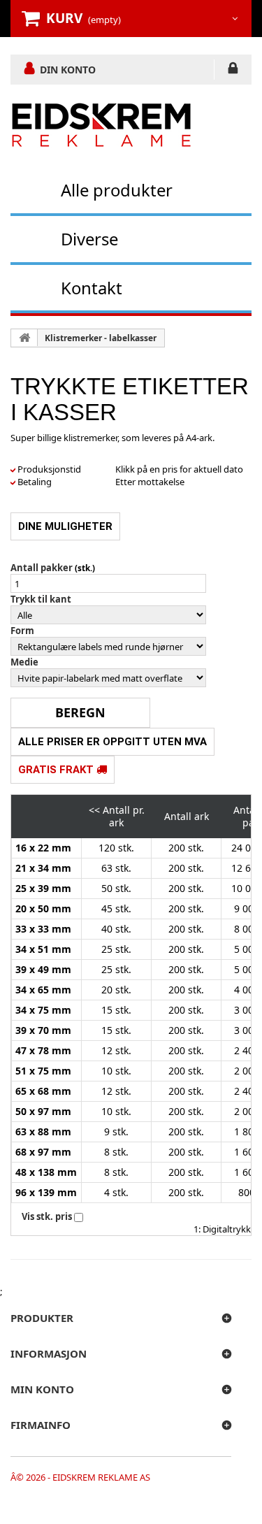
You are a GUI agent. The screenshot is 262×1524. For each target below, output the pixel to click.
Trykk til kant (40, 599)
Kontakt (91, 287)
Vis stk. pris (47, 1216)
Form (22, 630)
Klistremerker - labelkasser (101, 338)
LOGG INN (233, 71)
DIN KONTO (68, 69)
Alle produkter (117, 189)
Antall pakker (41, 567)
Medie (24, 662)
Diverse (89, 238)
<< (94, 810)
